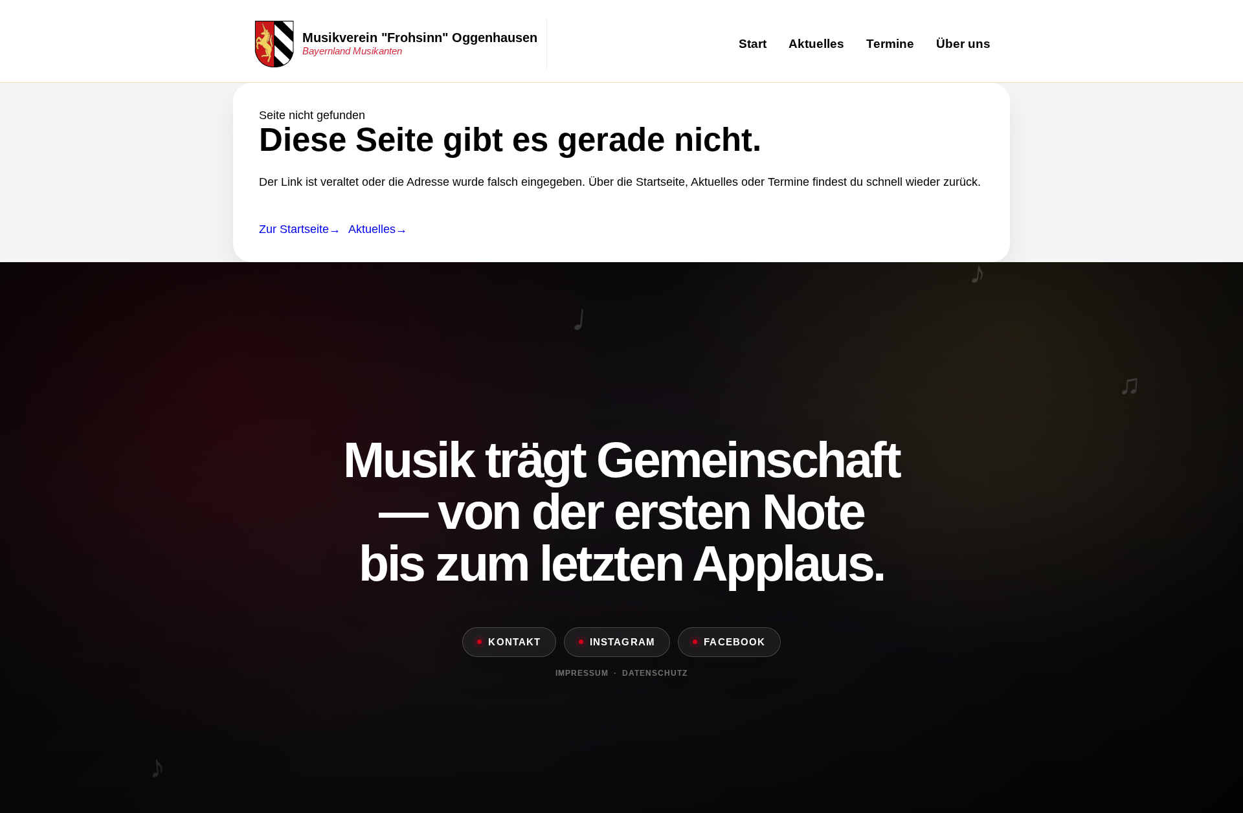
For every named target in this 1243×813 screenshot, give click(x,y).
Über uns (963, 43)
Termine (890, 43)
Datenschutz (655, 673)
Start (753, 43)
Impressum (582, 673)
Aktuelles (816, 43)
